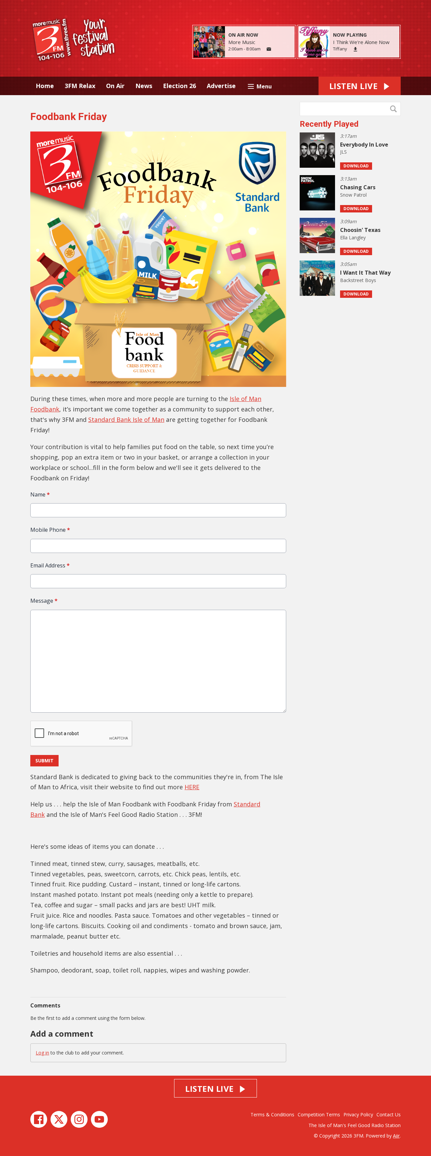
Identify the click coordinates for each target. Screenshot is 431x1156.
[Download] (355, 49)
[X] (59, 1119)
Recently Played (329, 124)
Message (44, 600)
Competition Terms (319, 1114)
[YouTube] (99, 1119)
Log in (42, 1052)
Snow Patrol (353, 195)
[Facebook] (38, 1119)
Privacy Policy (358, 1114)
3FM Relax (80, 86)
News (143, 86)
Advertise (221, 86)
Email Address (50, 565)
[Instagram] (79, 1119)
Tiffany (340, 49)
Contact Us (388, 1114)
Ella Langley (353, 237)
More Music (241, 42)
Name (40, 494)
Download (356, 166)
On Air (115, 86)
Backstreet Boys (358, 280)
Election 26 (179, 86)
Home (45, 86)
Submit (44, 760)
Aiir (396, 1135)
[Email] (269, 49)
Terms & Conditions (272, 1114)
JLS (343, 152)
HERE (192, 787)
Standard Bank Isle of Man (126, 419)
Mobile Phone (50, 529)
